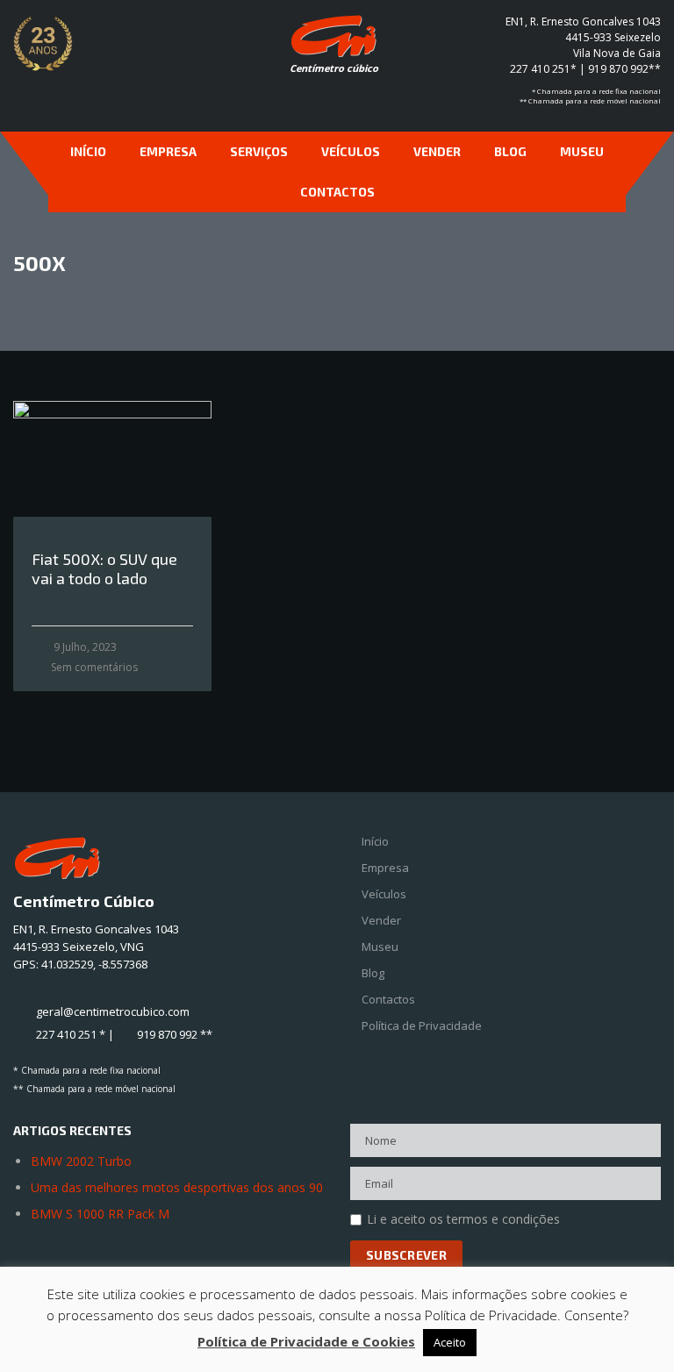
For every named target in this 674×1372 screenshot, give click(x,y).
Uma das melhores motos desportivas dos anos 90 (177, 1187)
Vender (437, 151)
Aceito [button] (450, 1342)
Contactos (337, 191)
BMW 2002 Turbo (81, 1161)
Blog (510, 151)
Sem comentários (94, 667)
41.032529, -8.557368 (94, 964)
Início (88, 151)
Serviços (259, 151)
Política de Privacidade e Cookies (306, 1341)
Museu (582, 151)
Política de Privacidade (422, 1026)
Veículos (350, 151)
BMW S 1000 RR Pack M (100, 1213)
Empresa (168, 151)
